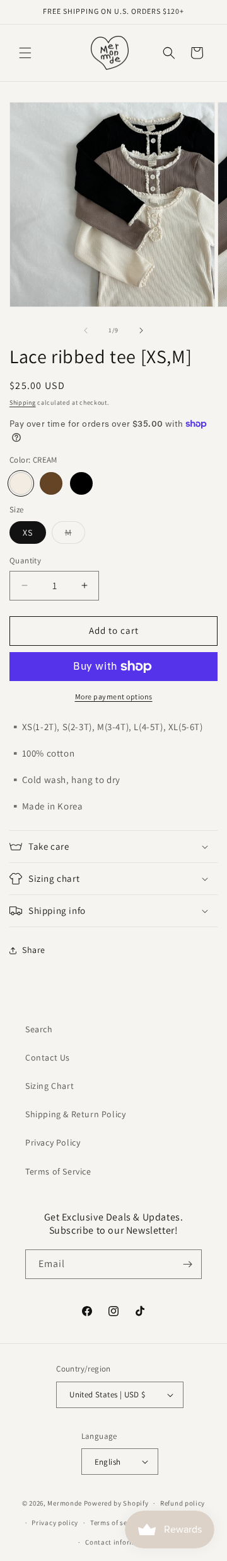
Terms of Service (58, 1171)
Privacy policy (55, 1522)
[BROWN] (51, 483)
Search (39, 1029)
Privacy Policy (52, 1142)
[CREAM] (20, 483)
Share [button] (33, 949)
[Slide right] (141, 330)
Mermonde (64, 1503)
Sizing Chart (49, 1085)
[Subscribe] (187, 1264)
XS (28, 532)
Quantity (25, 560)
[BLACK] (81, 483)
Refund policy (182, 1503)
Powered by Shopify (116, 1503)
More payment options (114, 696)
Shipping (22, 402)
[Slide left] (86, 330)
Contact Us (47, 1057)
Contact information (119, 1542)
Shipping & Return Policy (75, 1114)
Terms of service (116, 1522)
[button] (25, 53)
